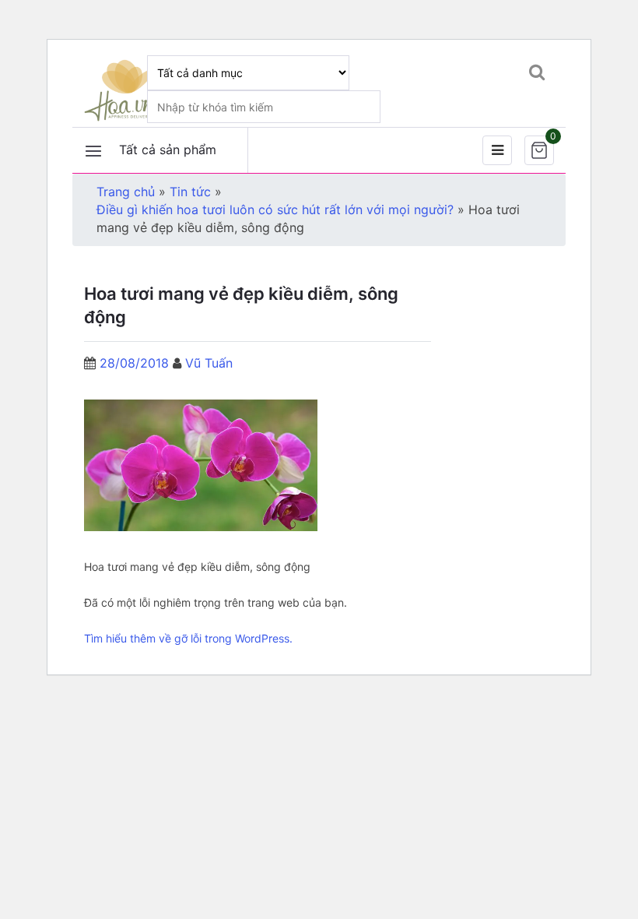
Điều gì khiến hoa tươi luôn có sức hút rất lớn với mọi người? (275, 209)
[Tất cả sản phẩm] (93, 150)
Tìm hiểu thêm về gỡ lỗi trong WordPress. (188, 638)
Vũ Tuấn (209, 363)
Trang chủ (125, 191)
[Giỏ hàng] (539, 150)
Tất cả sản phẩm (167, 149)
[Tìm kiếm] (536, 71)
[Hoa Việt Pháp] (121, 89)
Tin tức (190, 191)
